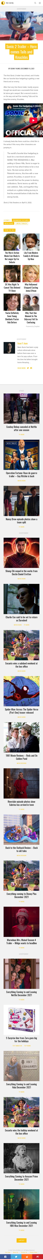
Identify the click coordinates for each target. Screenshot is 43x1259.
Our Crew (7, 1252)
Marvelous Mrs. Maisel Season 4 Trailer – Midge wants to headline (21, 941)
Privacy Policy (33, 1252)
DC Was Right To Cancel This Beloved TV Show (12, 287)
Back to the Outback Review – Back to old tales (21, 849)
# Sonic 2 (7, 220)
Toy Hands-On (17, 1046)
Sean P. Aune (22, 343)
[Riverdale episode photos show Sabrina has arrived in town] (21, 783)
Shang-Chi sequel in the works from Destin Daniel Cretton (21, 572)
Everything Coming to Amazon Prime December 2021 (21, 1178)
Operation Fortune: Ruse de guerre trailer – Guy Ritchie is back (21, 474)
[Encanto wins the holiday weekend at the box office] (21, 1112)
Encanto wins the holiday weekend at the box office (21, 1131)
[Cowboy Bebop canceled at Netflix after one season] (21, 409)
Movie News (9, 223)
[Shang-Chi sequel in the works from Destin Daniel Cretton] (21, 553)
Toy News (27, 1046)
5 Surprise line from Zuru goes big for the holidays (21, 1039)
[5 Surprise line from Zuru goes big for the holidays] (21, 1020)
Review (9, 726)
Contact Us (24, 1252)
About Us (15, 1252)
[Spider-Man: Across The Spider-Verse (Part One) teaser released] (21, 691)
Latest (22, 1240)
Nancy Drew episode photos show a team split (21, 520)
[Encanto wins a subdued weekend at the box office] (21, 645)
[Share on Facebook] (5, 1256)
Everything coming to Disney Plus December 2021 (21, 895)
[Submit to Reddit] (27, 1256)
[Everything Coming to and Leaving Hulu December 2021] (21, 1066)
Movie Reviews (21, 763)
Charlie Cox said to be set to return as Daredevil (21, 618)
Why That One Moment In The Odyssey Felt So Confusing (31, 317)
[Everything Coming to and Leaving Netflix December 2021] (21, 974)
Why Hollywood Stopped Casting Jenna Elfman (31, 287)
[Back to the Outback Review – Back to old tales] (21, 829)
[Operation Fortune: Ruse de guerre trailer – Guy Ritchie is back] (21, 455)
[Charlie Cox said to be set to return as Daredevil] (21, 599)
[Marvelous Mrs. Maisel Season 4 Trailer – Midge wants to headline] (21, 922)
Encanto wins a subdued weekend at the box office (21, 664)
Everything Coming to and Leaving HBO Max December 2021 (21, 1224)
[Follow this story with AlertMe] (37, 1256)
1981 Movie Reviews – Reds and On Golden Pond (21, 757)
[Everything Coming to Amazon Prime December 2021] (21, 1158)
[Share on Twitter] (16, 1256)
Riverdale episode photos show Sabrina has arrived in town (21, 803)
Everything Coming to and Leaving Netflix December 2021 (21, 993)
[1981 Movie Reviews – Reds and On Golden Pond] (21, 737)
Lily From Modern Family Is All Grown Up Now (31, 256)
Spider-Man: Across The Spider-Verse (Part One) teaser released (21, 711)
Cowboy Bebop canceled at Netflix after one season (21, 428)
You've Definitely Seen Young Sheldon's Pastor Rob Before (12, 317)
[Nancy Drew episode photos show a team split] (21, 501)
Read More (22, 368)
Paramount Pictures (21, 220)
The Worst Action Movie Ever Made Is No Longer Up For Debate (12, 257)
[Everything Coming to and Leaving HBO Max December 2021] (21, 1204)
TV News (21, 434)
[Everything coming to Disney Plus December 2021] (21, 876)
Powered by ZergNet (32, 326)
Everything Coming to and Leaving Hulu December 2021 (21, 1085)
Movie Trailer (21, 223)
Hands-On (18, 1008)
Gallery (9, 1008)
